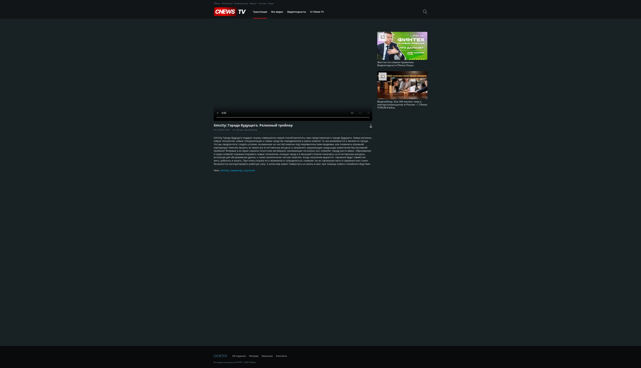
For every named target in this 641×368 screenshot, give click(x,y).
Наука (271, 3)
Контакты (281, 356)
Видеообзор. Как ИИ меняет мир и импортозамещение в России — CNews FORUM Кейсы (402, 104)
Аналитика (227, 3)
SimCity (224, 170)
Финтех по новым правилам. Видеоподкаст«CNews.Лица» (395, 64)
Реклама (254, 356)
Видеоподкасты (296, 11)
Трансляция (260, 11)
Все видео (277, 11)
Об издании (239, 356)
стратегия (249, 170)
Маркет (253, 3)
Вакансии (267, 356)
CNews (217, 3)
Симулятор (236, 170)
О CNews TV (317, 11)
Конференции (241, 3)
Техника (262, 3)
